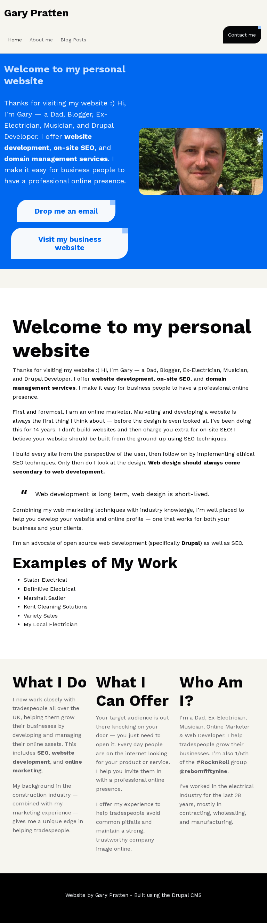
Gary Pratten (36, 13)
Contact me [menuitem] (242, 35)
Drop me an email (66, 211)
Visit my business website (69, 243)
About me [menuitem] (41, 39)
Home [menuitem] (15, 39)
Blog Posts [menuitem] (73, 39)
